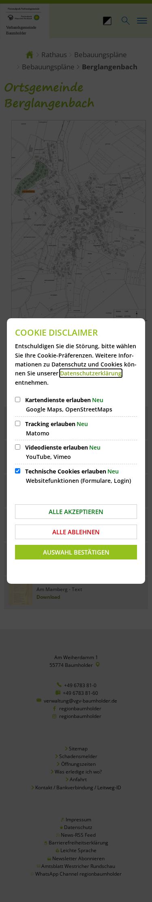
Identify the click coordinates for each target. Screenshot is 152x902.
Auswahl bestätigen (76, 552)
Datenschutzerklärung (91, 373)
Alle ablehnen (76, 532)
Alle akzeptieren (76, 512)
